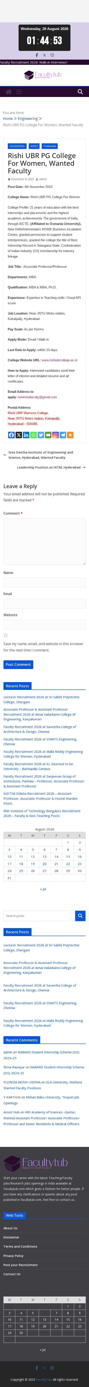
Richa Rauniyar (14, 1067)
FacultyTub (43, 1379)
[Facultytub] (8, 92)
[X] (19, 435)
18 (21, 864)
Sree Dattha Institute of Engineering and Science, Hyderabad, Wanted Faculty (40, 455)
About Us (10, 1228)
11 (21, 856)
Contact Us (11, 1274)
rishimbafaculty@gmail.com (37, 397)
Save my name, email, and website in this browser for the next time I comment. (43, 647)
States (34, 146)
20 (44, 864)
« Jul (43, 889)
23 (80, 864)
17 (9, 864)
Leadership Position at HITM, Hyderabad (49, 467)
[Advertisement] (44, 11)
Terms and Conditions (20, 1246)
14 (56, 856)
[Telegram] (63, 435)
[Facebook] (11, 435)
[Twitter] (41, 435)
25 (21, 870)
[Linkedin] (26, 435)
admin (43, 179)
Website (10, 614)
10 (9, 856)
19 (33, 864)
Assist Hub (11, 1112)
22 (68, 864)
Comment (13, 513)
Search (80, 915)
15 (68, 856)
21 (56, 864)
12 (33, 856)
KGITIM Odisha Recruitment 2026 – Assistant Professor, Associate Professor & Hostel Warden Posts (40, 798)
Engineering (17, 146)
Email (7, 593)
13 (44, 856)
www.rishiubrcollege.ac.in (59, 360)
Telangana (49, 146)
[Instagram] (55, 435)
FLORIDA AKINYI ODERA (21, 1082)
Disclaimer (11, 1237)
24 (9, 870)
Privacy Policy (13, 1256)
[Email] (48, 435)
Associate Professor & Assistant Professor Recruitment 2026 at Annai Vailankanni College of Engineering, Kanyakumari (39, 714)
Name (8, 572)
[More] (70, 435)
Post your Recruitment (20, 1265)
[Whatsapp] (33, 435)
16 (80, 856)
